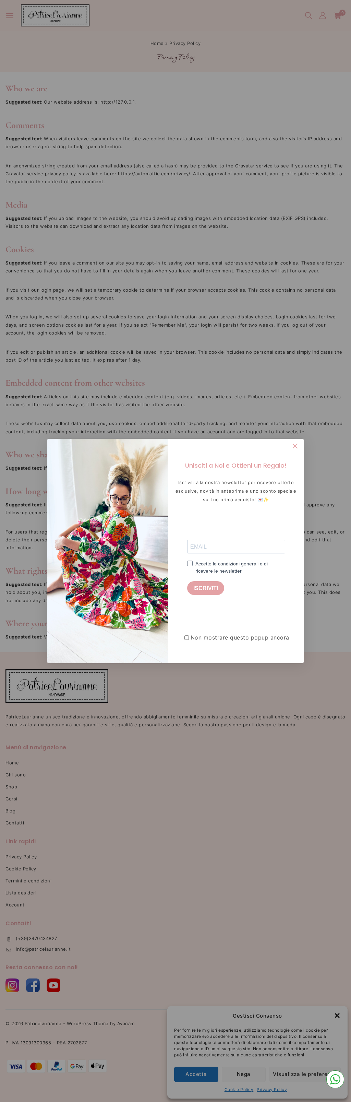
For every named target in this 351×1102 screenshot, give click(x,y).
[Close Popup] (295, 446)
